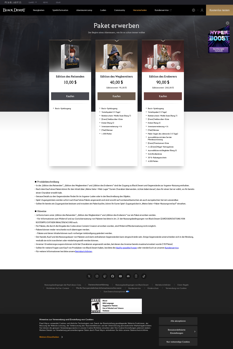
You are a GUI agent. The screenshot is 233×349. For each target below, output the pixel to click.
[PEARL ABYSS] (13, 2)
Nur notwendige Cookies (178, 342)
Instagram (97, 276)
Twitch (105, 276)
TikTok (144, 276)
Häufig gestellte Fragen (126, 247)
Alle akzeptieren (178, 321)
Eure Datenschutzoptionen (115, 291)
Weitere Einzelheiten (49, 337)
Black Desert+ (136, 276)
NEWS (45, 2)
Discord (128, 276)
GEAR (58, 2)
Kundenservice (172, 247)
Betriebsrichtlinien (83, 251)
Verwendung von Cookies (176, 288)
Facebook (112, 276)
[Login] (202, 10)
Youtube (120, 276)
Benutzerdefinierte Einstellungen (176, 331)
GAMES (31, 2)
